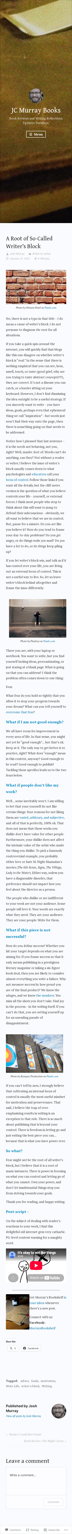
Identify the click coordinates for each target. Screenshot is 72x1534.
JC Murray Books (36, 110)
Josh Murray (17, 253)
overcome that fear (19, 712)
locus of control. (17, 480)
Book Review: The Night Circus (44, 1441)
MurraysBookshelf (42, 1328)
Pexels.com (50, 307)
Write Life (12, 1386)
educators (39, 474)
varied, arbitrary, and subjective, (42, 817)
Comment (53, 1502)
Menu (38, 134)
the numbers (45, 995)
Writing (47, 1386)
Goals (34, 1381)
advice (24, 1381)
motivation (48, 1381)
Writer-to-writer (41, 253)
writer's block (30, 1386)
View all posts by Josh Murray (23, 1416)
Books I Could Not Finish (23, 1435)
